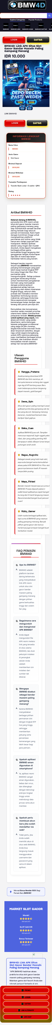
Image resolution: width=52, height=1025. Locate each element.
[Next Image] (47, 84)
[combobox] (23, 15)
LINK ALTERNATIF (27, 1011)
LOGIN (14, 40)
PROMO (28, 989)
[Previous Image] (5, 84)
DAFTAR (38, 40)
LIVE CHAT (27, 1018)
